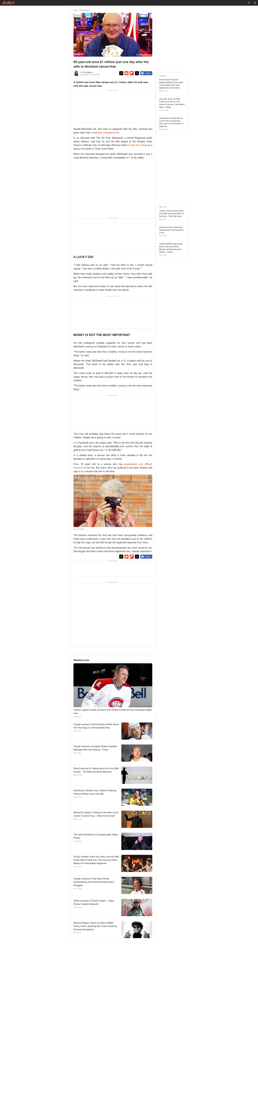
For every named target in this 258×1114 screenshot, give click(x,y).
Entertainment (84, 10)
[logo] (8, 3)
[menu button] (254, 2)
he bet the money (137, 145)
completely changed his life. (105, 132)
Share (148, 73)
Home (75, 10)
